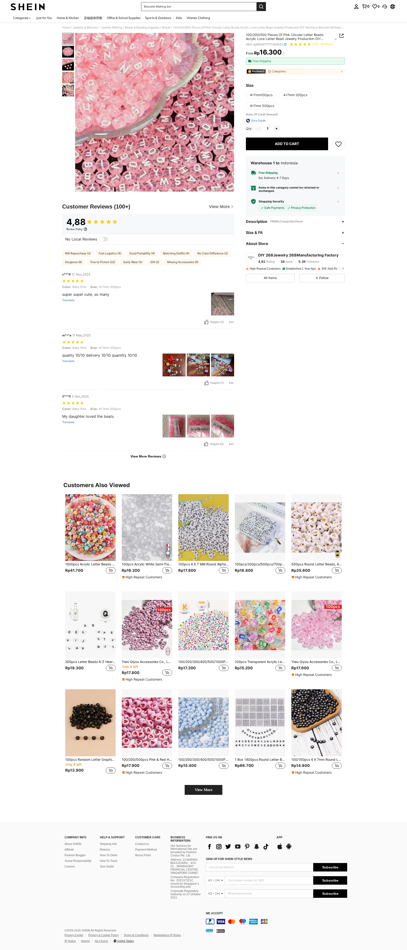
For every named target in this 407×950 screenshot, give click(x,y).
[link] (366, 6)
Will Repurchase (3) (78, 253)
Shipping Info (108, 844)
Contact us (142, 844)
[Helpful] (206, 322)
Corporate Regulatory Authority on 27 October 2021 (186, 894)
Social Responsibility (78, 861)
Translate (68, 300)
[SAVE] (338, 144)
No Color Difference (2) (212, 253)
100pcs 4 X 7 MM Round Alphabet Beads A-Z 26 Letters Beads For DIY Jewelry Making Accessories (203, 564)
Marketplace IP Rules (167, 935)
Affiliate (69, 849)
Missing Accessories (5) (182, 262)
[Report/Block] (231, 322)
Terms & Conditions (136, 935)
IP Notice (70, 941)
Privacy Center (74, 935)
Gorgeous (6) (73, 262)
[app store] (280, 848)
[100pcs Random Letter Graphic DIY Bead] (90, 722)
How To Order (109, 855)
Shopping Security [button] (271, 201)
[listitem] (90, 539)
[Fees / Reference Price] (283, 53)
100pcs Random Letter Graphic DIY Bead (90, 759)
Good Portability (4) (142, 253)
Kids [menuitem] (179, 18)
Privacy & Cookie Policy (103, 935)
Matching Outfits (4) (176, 253)
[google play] (288, 848)
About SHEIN (73, 844)
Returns (105, 849)
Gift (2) (154, 262)
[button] (384, 6)
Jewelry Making (111, 27)
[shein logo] (28, 6)
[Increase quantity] (276, 128)
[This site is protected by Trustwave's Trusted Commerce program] (209, 930)
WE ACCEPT (214, 913)
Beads (166, 27)
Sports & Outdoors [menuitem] (158, 18)
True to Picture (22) (102, 262)
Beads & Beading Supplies (142, 27)
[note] (142, 577)
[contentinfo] (276, 921)
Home (66, 27)
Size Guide (107, 866)
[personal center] (356, 6)
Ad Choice (101, 941)
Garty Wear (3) (132, 262)
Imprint (85, 941)
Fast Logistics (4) (110, 253)
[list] (239, 846)
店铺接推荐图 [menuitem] (93, 18)
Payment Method (146, 849)
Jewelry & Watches (85, 27)
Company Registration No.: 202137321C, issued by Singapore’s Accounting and (185, 882)
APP (279, 837)
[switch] (103, 239)
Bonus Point (143, 855)
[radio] (261, 95)
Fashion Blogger (75, 855)
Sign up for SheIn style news (229, 859)
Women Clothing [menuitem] (198, 18)
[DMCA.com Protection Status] (220, 930)
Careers (70, 866)
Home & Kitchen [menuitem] (68, 18)
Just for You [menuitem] (44, 18)
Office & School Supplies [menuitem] (123, 18)
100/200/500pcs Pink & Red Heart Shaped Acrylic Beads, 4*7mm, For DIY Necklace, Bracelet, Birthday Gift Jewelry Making (147, 759)
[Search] (261, 6)
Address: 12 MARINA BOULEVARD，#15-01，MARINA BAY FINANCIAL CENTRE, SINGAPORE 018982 (185, 866)
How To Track (108, 861)
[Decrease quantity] (259, 128)
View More (203, 790)
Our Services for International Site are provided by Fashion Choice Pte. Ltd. (184, 850)
